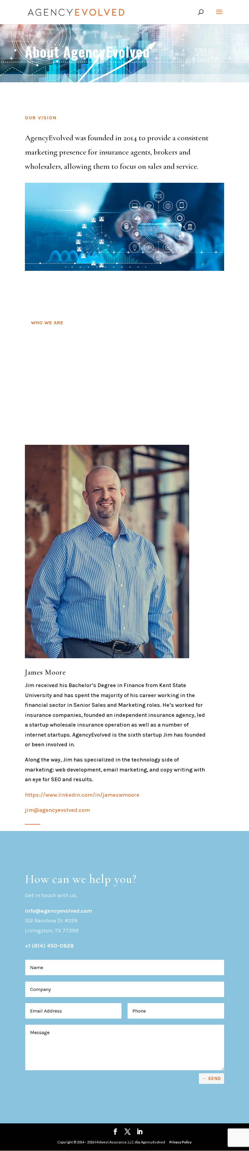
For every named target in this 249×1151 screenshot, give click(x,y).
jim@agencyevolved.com (57, 810)
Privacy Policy (180, 1142)
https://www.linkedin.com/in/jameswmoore (82, 795)
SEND (214, 1078)
